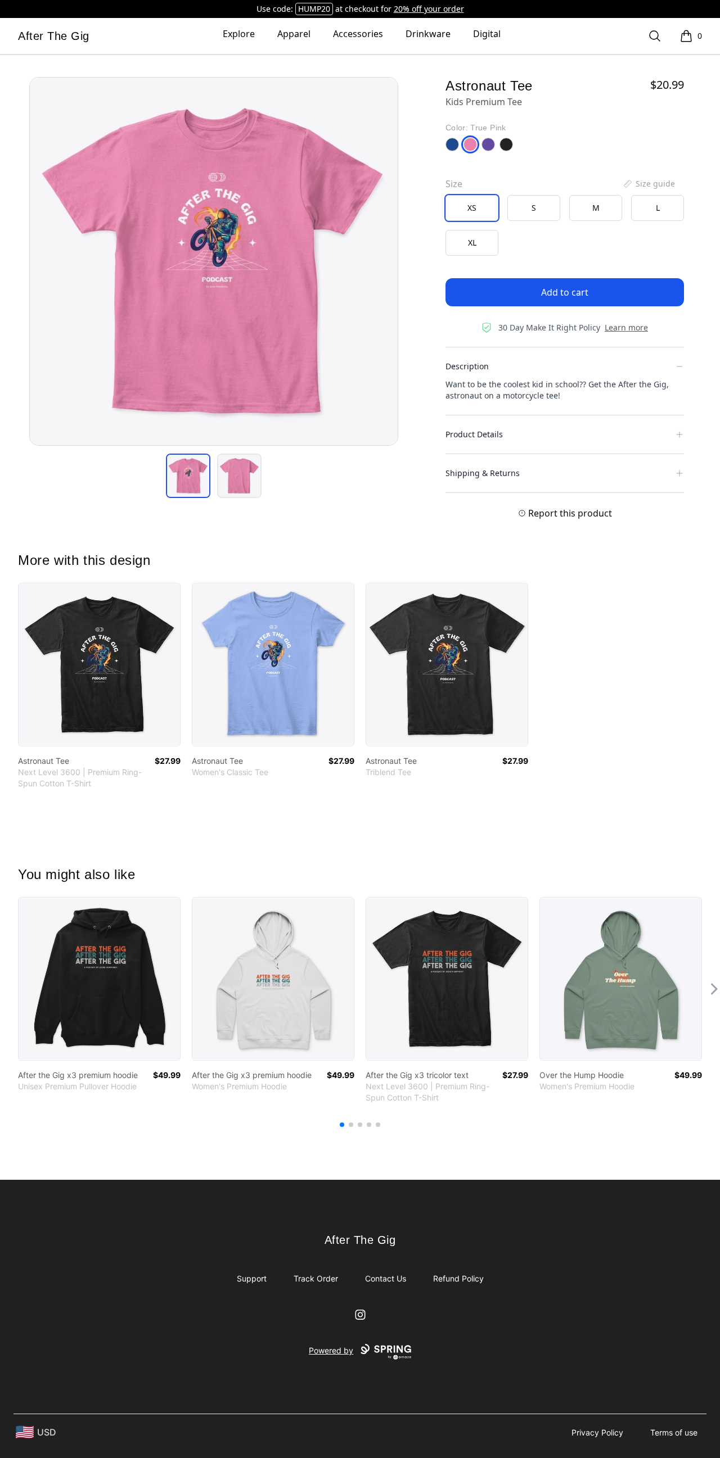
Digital (487, 34)
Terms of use (674, 1432)
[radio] (472, 208)
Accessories (358, 34)
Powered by (331, 1350)
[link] (99, 664)
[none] (648, 183)
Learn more (626, 327)
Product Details (474, 434)
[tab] (188, 476)
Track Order (316, 1278)
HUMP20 (314, 8)
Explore (239, 34)
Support (252, 1278)
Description (467, 366)
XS (471, 207)
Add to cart (564, 292)
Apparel (293, 34)
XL (472, 242)
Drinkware (428, 34)
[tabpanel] (213, 261)
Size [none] (454, 184)
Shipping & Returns (483, 473)
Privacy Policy (597, 1432)
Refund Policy (458, 1278)
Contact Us (385, 1278)
